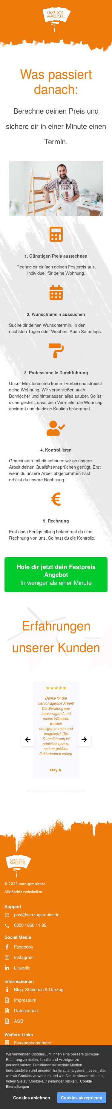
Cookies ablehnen (31, 1098)
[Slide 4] (42, 789)
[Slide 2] (33, 789)
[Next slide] (84, 740)
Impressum (25, 1000)
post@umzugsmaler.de (36, 914)
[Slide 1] (29, 789)
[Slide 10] (69, 789)
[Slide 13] (83, 789)
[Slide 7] (56, 789)
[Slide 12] (78, 789)
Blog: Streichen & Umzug (38, 989)
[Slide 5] (47, 789)
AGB (18, 1021)
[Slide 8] (60, 789)
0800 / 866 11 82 (30, 925)
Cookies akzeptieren (81, 1098)
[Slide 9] (65, 789)
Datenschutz (26, 1010)
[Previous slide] (28, 740)
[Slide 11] (74, 789)
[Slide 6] (51, 789)
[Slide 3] (38, 789)
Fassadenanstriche (32, 1042)
